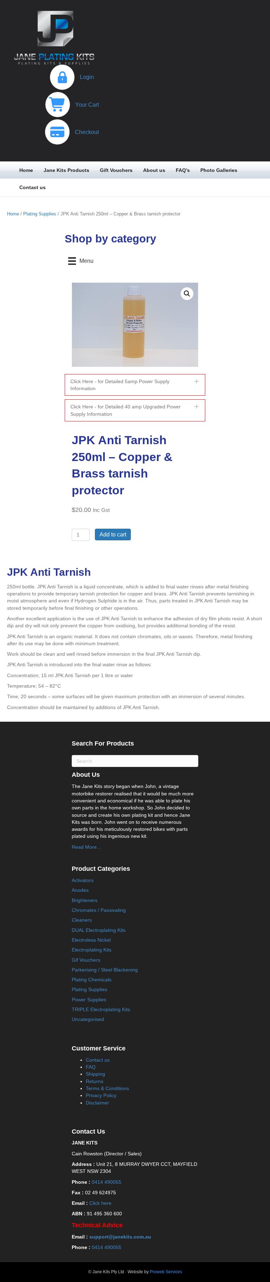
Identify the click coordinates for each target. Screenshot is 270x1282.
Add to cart (112, 534)
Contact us (32, 187)
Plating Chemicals (91, 979)
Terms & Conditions (107, 1088)
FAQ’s (183, 170)
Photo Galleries (218, 170)
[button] (187, 293)
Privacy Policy (101, 1095)
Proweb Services (166, 1271)
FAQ (91, 1067)
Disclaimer (97, 1103)
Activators (83, 880)
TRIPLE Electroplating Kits (101, 1009)
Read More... (86, 847)
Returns (94, 1081)
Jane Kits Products (66, 170)
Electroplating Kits (91, 950)
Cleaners (82, 920)
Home (26, 170)
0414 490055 (106, 1182)
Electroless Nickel (91, 940)
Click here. (101, 1203)
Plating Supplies (39, 213)
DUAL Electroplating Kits (99, 930)
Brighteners (84, 900)
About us (154, 170)
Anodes (80, 890)
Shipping (95, 1074)
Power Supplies (89, 999)
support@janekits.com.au (120, 1237)
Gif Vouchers (86, 960)
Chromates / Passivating (99, 910)
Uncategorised (88, 1019)
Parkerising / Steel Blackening (105, 970)
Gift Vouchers (116, 170)
